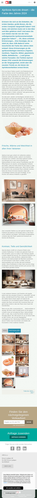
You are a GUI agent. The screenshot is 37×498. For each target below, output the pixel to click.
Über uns (7, 466)
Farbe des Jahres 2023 (28, 392)
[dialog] (18, 485)
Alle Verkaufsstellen (19, 425)
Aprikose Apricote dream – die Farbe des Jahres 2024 (12, 2)
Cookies (5, 482)
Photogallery (15, 330)
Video (5, 330)
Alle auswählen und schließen (13, 488)
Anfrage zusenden (18, 437)
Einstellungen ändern (10, 493)
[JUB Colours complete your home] (8, 2)
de (29, 2)
